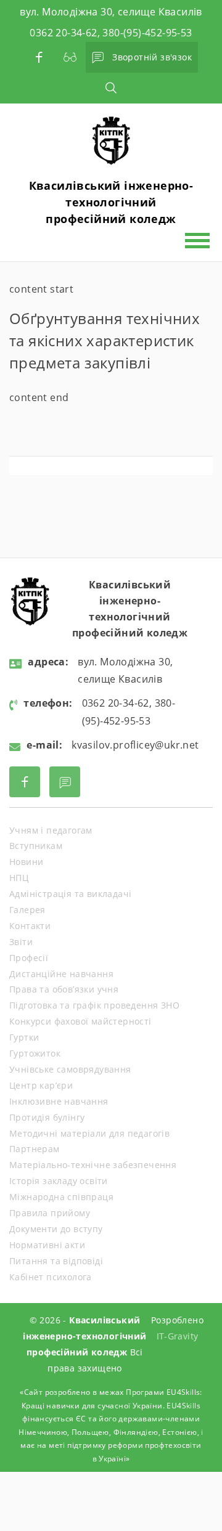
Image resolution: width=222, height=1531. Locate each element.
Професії (28, 958)
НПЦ (18, 877)
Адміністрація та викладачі (70, 894)
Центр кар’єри (41, 1085)
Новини (26, 861)
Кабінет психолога (50, 1277)
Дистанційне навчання (61, 974)
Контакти (30, 926)
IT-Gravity (178, 1336)
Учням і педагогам (50, 830)
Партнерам (34, 1149)
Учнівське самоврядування (70, 1069)
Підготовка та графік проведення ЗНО (94, 1005)
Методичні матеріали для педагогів (89, 1133)
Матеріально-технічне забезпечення (92, 1165)
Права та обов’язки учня (63, 989)
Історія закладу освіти (58, 1181)
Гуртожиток (34, 1053)
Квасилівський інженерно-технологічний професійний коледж (111, 202)
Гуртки (24, 1037)
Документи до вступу (56, 1229)
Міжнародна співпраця (61, 1197)
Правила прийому (49, 1213)
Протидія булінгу (46, 1117)
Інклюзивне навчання (59, 1101)
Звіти (21, 942)
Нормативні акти (47, 1245)
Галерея (27, 910)
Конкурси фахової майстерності (80, 1021)
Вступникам (35, 845)
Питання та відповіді (56, 1261)
